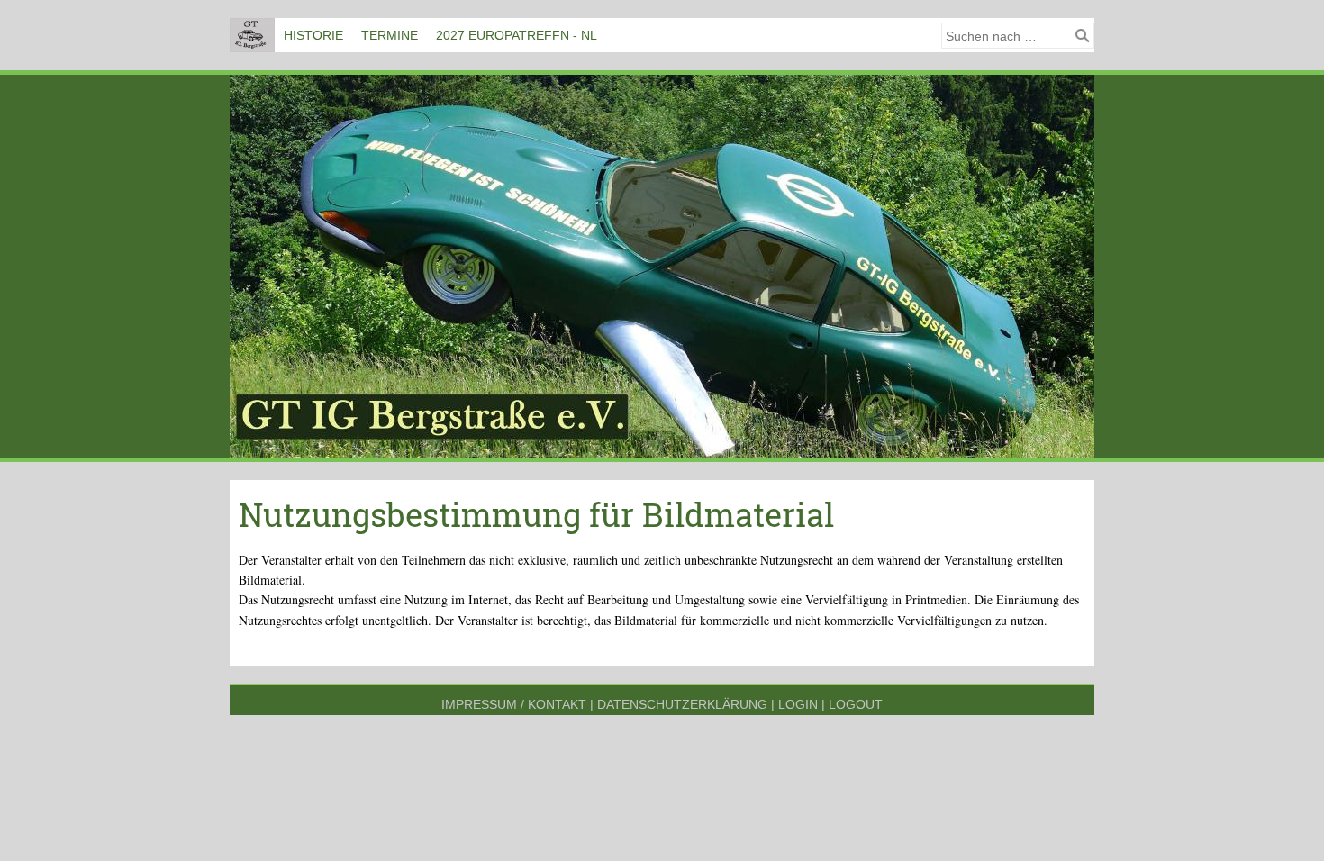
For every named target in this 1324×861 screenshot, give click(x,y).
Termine (389, 35)
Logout (856, 704)
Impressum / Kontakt (513, 704)
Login (798, 704)
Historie (313, 35)
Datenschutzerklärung (682, 704)
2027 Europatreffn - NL (516, 35)
